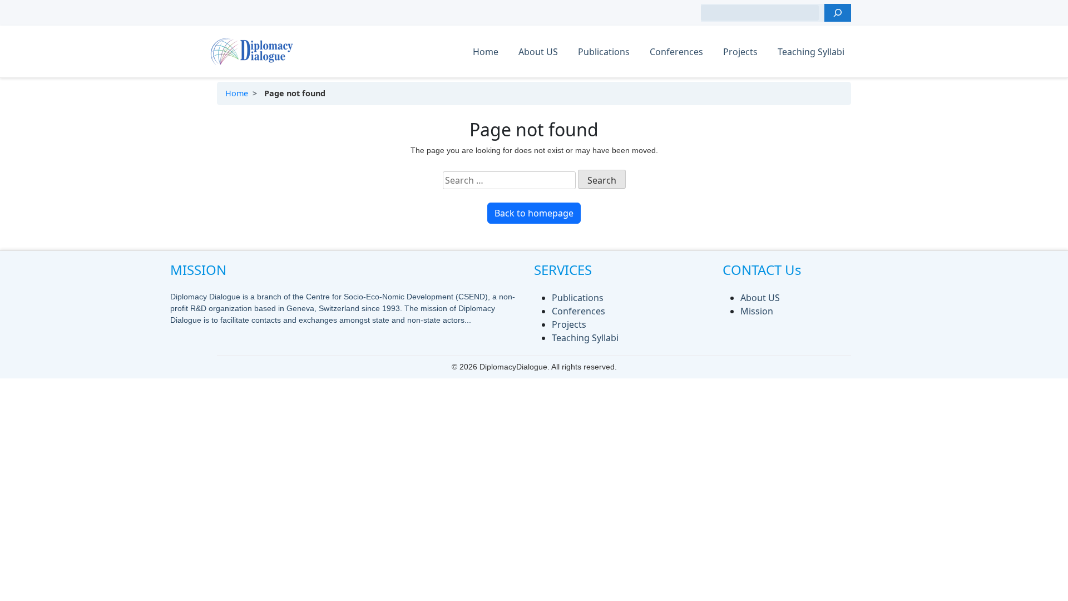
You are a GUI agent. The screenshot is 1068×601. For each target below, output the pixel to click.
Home (485, 52)
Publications (604, 52)
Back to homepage (534, 213)
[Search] (837, 13)
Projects (740, 52)
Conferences (676, 52)
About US (538, 52)
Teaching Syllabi (811, 52)
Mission (756, 311)
